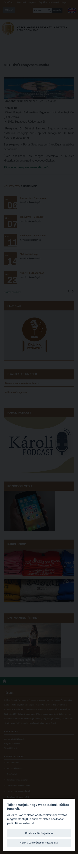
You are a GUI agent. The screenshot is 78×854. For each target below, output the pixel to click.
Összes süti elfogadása (39, 833)
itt (26, 819)
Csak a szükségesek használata (39, 842)
